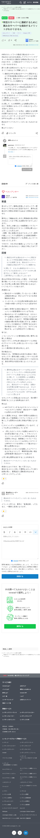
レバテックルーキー (8, 716)
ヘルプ (22, 696)
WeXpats (4, 811)
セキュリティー (6, 33)
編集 (32, 197)
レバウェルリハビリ (7, 801)
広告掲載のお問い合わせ (9, 731)
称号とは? (5, 692)
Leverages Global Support (27, 811)
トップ (3, 7)
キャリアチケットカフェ (9, 773)
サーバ (19, 33)
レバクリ (4, 791)
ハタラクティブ (6, 782)
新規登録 (35, 2)
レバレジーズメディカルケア (10, 808)
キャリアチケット (7, 769)
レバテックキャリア (26, 716)
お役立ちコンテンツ (25, 699)
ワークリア (5, 786)
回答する (20, 576)
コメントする (27, 169)
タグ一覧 (4, 696)
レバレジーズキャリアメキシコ (28, 815)
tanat (8, 195)
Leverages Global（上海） (9, 815)
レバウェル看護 (24, 794)
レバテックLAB (24, 719)
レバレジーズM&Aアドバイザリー (28, 786)
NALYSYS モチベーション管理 (10, 818)
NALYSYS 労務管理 (25, 818)
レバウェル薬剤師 (25, 804)
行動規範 (19, 166)
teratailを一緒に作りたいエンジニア (18, 675)
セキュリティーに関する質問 (14, 7)
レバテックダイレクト (8, 719)
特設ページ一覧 (6, 703)
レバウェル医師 (6, 804)
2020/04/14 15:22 (32, 44)
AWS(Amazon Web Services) (10, 35)
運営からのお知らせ (25, 689)
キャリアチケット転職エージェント (28, 777)
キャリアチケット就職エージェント (28, 769)
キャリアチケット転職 (8, 777)
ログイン (29, 2)
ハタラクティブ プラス (26, 782)
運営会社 (4, 726)
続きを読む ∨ (11, 151)
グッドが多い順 (33, 183)
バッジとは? (5, 689)
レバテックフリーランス (9, 712)
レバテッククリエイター (27, 712)
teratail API (23, 692)
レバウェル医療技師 (25, 797)
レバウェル (23, 791)
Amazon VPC (26, 33)
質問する (20, 626)
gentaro (11, 145)
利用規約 (11, 726)
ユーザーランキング (7, 699)
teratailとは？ (6, 686)
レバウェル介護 (6, 794)
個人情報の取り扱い (14, 729)
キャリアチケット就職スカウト (28, 773)
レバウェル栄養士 (25, 801)
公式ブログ (23, 686)
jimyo (31, 39)
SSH (14, 33)
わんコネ (22, 808)
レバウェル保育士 (7, 797)
